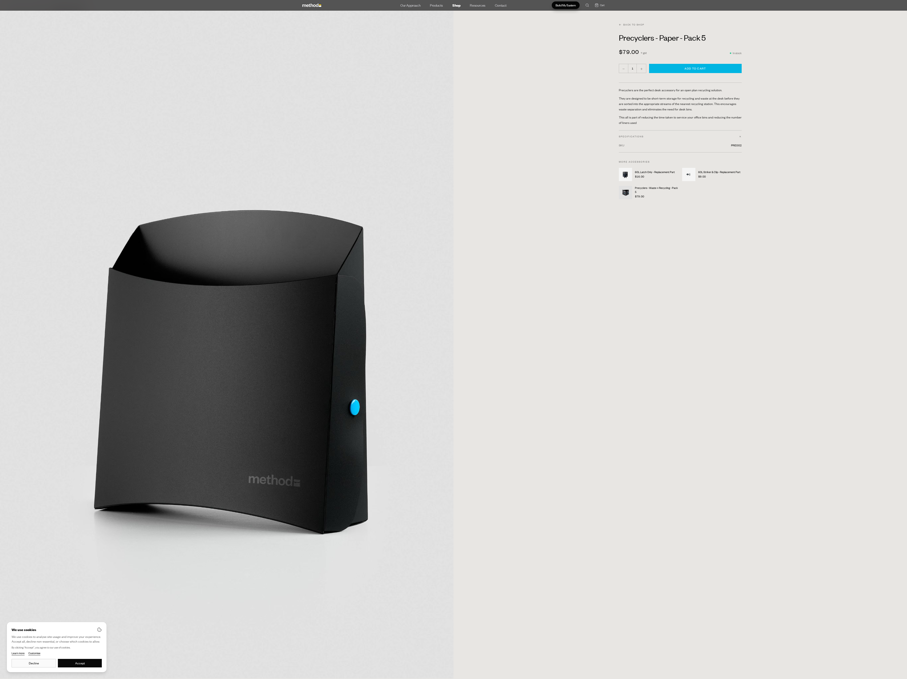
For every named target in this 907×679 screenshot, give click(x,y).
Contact (501, 5)
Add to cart (695, 68)
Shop (456, 5)
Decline (34, 663)
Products (436, 5)
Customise (34, 653)
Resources (477, 5)
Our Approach (410, 5)
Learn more (18, 653)
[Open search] (587, 5)
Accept (80, 663)
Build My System (566, 5)
